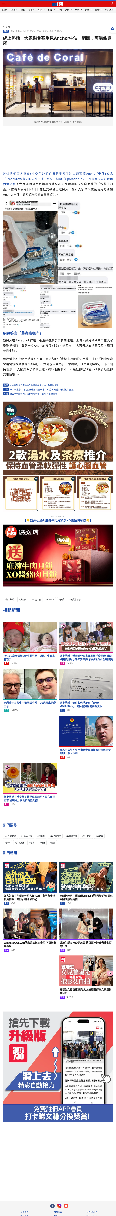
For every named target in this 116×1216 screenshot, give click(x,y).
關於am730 (92, 1212)
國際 (6, 710)
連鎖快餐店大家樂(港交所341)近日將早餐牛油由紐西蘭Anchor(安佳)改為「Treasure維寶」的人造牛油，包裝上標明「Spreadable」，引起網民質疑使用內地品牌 (58, 179)
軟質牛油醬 (76, 599)
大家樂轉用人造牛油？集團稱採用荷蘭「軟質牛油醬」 (35, 385)
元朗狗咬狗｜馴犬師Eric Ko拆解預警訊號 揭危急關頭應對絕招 (86, 897)
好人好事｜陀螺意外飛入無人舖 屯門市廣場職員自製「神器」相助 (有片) (29, 897)
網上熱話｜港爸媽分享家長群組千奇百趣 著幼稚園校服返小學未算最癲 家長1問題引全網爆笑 (86, 657)
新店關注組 (72, 836)
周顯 (53, 842)
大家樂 (23, 599)
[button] (4, 4)
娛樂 (6, 950)
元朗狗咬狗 (11, 836)
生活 (62, 663)
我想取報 (58, 1212)
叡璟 (8, 842)
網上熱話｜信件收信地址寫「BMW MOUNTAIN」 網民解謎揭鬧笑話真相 (81, 704)
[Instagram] (59, 1206)
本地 (6, 31)
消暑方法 (20, 842)
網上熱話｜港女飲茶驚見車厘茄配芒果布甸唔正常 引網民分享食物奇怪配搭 (29, 798)
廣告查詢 (24, 1212)
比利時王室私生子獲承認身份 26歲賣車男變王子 (30, 704)
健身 (32, 842)
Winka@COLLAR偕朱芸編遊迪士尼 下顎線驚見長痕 (30, 944)
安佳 (62, 599)
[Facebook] (52, 1206)
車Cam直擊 (27, 836)
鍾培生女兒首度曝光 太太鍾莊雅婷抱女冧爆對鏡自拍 (86, 991)
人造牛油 (37, 599)
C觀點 (100, 836)
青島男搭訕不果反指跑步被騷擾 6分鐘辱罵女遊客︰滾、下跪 (85, 751)
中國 (6, 663)
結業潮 (42, 836)
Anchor (50, 599)
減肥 (43, 842)
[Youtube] (66, 1206)
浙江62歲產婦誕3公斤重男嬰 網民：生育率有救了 (29, 657)
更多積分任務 (73, 1187)
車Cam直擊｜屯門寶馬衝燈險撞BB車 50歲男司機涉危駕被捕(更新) (42, 389)
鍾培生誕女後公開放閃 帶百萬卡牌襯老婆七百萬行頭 (86, 944)
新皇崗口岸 (56, 836)
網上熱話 (10, 599)
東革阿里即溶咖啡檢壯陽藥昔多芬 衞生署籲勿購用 (33, 393)
